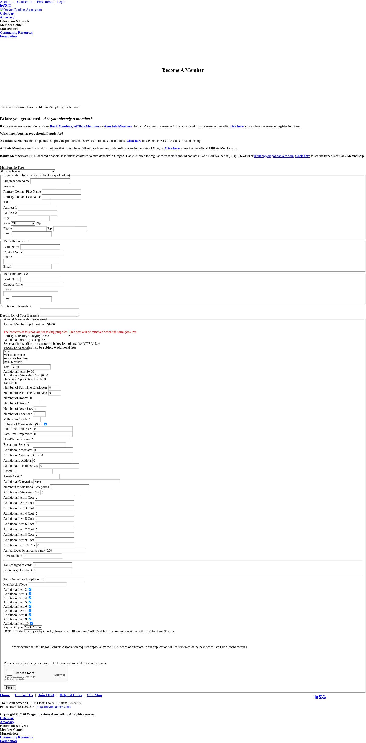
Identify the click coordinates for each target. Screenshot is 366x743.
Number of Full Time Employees (25, 387)
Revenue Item (12, 556)
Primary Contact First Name (22, 191)
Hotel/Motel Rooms (16, 439)
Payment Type (13, 627)
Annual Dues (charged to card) (24, 550)
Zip (38, 223)
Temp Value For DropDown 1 (23, 579)
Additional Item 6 (15, 606)
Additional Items (14, 371)
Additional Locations (17, 460)
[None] (16, 351)
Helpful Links (71, 695)
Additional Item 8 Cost (18, 534)
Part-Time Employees (17, 434)
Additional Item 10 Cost (19, 545)
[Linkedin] (2, 6)
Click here (172, 148)
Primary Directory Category (22, 336)
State (6, 223)
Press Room (45, 2)
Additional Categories (18, 481)
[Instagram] (5, 6)
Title (6, 202)
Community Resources (16, 32)
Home (5, 695)
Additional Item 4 (15, 598)
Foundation (8, 36)
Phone (7, 228)
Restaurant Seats (14, 444)
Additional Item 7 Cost (18, 529)
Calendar (7, 13)
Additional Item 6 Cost (18, 524)
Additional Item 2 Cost (18, 503)
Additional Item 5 (15, 602)
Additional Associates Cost (21, 455)
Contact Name (13, 252)
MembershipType (15, 584)
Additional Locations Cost (21, 466)
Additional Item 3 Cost (18, 508)
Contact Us (24, 2)
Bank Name (11, 247)
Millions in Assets (15, 419)
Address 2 (10, 212)
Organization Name (16, 181)
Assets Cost (11, 476)
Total (6, 367)
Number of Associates (18, 408)
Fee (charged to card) (17, 570)
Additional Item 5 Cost (18, 518)
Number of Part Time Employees (25, 392)
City (6, 218)
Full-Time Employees (17, 428)
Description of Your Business (19, 315)
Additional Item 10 (16, 623)
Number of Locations (17, 414)
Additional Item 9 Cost (18, 540)
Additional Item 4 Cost (18, 513)
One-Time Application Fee (21, 379)
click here (237, 126)
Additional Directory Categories (24, 340)
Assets (7, 471)
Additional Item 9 (15, 619)
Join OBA (46, 695)
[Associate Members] (16, 358)
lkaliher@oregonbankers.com (274, 156)
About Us (6, 2)
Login (61, 2)
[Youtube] (9, 6)
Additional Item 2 (15, 589)
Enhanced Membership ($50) (22, 424)
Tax (5, 383)
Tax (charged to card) (17, 565)
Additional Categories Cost (21, 375)
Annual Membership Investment (24, 324)
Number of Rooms (15, 398)
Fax (50, 228)
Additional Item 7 (15, 611)
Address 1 (10, 207)
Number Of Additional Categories (26, 487)
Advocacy (7, 17)
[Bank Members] (16, 362)
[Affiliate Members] (16, 355)
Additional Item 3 (15, 594)
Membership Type (12, 167)
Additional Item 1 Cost (18, 497)
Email (7, 234)
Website (8, 186)
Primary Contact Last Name (22, 197)
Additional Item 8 (15, 615)
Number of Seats (14, 403)
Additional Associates (17, 450)
